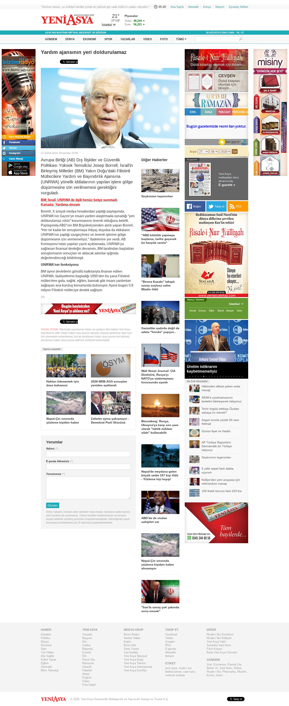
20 (242, 376)
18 (237, 376)
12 (220, 376)
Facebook (171, 634)
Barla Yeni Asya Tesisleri (222, 652)
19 (239, 376)
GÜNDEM (51, 39)
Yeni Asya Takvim (135, 663)
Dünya (45, 641)
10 (215, 376)
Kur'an (210, 675)
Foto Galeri (89, 684)
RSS (168, 645)
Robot (237, 668)
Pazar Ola (88, 659)
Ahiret (85, 674)
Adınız (50, 448)
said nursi (189, 671)
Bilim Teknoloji (50, 670)
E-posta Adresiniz (57, 461)
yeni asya (171, 668)
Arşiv (193, 151)
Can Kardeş (131, 652)
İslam (219, 675)
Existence (219, 664)
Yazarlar (87, 634)
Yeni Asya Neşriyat (135, 656)
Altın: (128, 24)
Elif (84, 656)
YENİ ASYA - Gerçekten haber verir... (67, 20)
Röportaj (87, 648)
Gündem (46, 634)
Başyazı (87, 638)
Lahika (86, 645)
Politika (45, 638)
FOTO (164, 39)
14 (226, 376)
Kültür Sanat (48, 659)
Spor (44, 648)
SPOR (108, 39)
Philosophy (229, 671)
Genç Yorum (131, 648)
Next (243, 341)
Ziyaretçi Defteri (238, 6)
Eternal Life (234, 664)
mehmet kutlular (175, 675)
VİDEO (147, 39)
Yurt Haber (47, 652)
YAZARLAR (127, 39)
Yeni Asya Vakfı (216, 641)
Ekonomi (46, 645)
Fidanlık (87, 670)
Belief (210, 668)
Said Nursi (226, 668)
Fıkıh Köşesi (214, 648)
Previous (188, 341)
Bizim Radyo (131, 634)
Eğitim (45, 663)
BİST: (128, 20)
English (86, 677)
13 (223, 376)
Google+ (170, 641)
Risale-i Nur (214, 671)
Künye (207, 6)
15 (228, 376)
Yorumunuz (53, 474)
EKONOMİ (89, 39)
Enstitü (86, 652)
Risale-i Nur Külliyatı (219, 638)
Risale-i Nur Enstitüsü (220, 634)
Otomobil (46, 666)
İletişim (219, 6)
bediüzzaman (173, 671)
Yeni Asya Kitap (133, 659)
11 (217, 376)
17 (234, 376)
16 (231, 376)
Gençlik (87, 666)
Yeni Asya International (138, 666)
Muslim (241, 671)
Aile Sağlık (47, 656)
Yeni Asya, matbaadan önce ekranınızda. (229, 179)
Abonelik (193, 6)
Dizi (84, 641)
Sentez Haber (132, 638)
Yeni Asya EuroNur (135, 670)
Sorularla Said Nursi (219, 645)
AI (216, 668)
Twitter (169, 638)
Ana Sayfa (177, 6)
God (209, 664)
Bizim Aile (130, 645)
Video (85, 681)
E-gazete (170, 648)
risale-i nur (185, 668)
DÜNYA (70, 39)
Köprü (127, 641)
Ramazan (88, 663)
